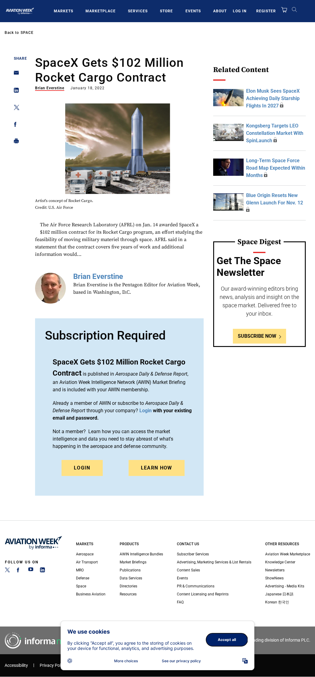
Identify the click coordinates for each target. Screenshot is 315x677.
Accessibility (16, 665)
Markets (63, 11)
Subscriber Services (193, 554)
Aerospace (85, 554)
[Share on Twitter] (14, 108)
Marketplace (101, 11)
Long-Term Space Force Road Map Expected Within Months (275, 168)
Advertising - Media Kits (284, 586)
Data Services (131, 578)
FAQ (180, 602)
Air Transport (87, 562)
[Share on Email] (14, 75)
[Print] (14, 142)
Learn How (156, 468)
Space (27, 32)
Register (266, 11)
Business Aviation (91, 594)
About (220, 11)
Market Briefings (133, 562)
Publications (130, 570)
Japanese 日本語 (279, 594)
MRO (80, 570)
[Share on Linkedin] (14, 91)
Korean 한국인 (277, 602)
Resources (128, 594)
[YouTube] (30, 571)
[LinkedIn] (42, 571)
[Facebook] (19, 571)
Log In (239, 11)
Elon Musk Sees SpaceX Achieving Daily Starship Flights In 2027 (273, 98)
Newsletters (275, 570)
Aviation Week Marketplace (287, 554)
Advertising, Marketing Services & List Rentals (214, 562)
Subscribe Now (257, 336)
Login (82, 468)
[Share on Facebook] (14, 125)
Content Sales (188, 570)
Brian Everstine (49, 88)
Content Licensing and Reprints (203, 594)
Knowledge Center (280, 562)
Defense (82, 578)
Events (193, 11)
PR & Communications (195, 586)
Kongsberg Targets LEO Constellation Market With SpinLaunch (274, 133)
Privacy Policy (53, 665)
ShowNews (274, 578)
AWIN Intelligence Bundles (141, 554)
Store (166, 11)
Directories (128, 586)
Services (138, 11)
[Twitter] (7, 571)
